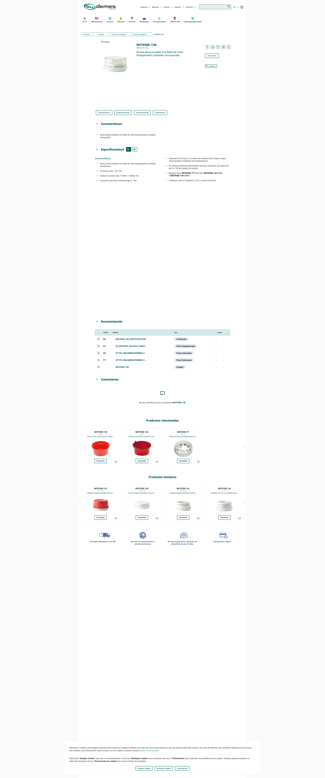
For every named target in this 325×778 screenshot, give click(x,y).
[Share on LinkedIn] (212, 47)
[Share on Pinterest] (218, 47)
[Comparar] (116, 462)
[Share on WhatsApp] (228, 47)
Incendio (132, 21)
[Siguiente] (245, 446)
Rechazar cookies (164, 768)
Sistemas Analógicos (119, 34)
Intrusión (121, 21)
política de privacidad (148, 750)
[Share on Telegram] (223, 47)
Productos (86, 34)
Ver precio (212, 55)
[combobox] (215, 6)
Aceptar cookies (144, 768)
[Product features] (128, 149)
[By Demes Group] (99, 7)
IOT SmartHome (159, 21)
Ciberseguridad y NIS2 (192, 21)
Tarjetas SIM (175, 21)
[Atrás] (80, 446)
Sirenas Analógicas (140, 34)
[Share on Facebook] (207, 47)
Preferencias (182, 768)
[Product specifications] (134, 149)
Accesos (110, 21)
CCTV (85, 21)
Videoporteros (97, 21)
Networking (144, 21)
